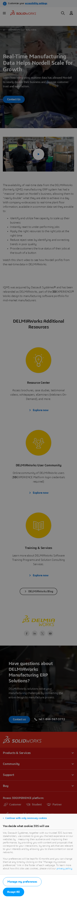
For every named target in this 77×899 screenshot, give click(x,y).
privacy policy (64, 868)
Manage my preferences (22, 881)
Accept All (13, 892)
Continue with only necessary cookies (26, 818)
